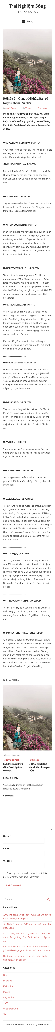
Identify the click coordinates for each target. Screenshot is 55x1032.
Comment (9, 795)
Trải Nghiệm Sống (27, 6)
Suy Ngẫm (43, 108)
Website (7, 861)
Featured (7, 980)
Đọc (5, 975)
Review (6, 992)
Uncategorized (10, 1008)
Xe (4, 1014)
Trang (28, 108)
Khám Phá (8, 986)
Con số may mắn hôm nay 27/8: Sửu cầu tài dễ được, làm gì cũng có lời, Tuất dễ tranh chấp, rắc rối (27, 937)
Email (6, 848)
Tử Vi (5, 1003)
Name (7, 836)
